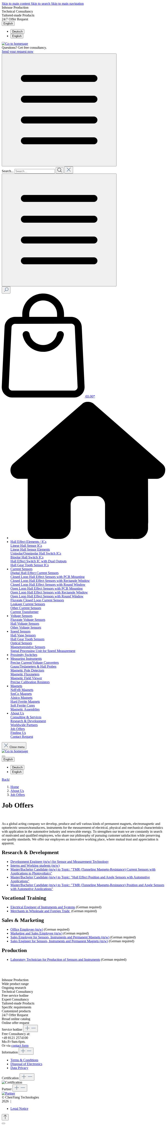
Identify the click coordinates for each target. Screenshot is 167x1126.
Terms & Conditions (24, 1060)
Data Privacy (19, 1068)
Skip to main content (16, 3)
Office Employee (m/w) (26, 929)
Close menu (17, 747)
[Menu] (59, 110)
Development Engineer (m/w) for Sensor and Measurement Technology (59, 861)
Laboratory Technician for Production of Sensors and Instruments (55, 959)
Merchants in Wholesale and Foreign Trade (40, 911)
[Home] (87, 538)
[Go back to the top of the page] (5, 1117)
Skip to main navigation (67, 3)
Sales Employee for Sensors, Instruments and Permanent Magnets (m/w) (59, 937)
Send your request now (17, 51)
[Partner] (8, 1093)
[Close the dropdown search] (68, 170)
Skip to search (41, 3)
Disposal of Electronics (26, 1064)
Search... (8, 171)
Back (5, 779)
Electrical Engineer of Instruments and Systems (42, 907)
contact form (19, 1045)
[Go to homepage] (15, 43)
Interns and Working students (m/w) (35, 865)
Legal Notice (19, 1108)
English (17, 36)
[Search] (59, 170)
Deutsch (17, 31)
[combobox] (35, 171)
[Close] (3, 1123)
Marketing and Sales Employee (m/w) (36, 933)
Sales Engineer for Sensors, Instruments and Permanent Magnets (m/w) (59, 941)
